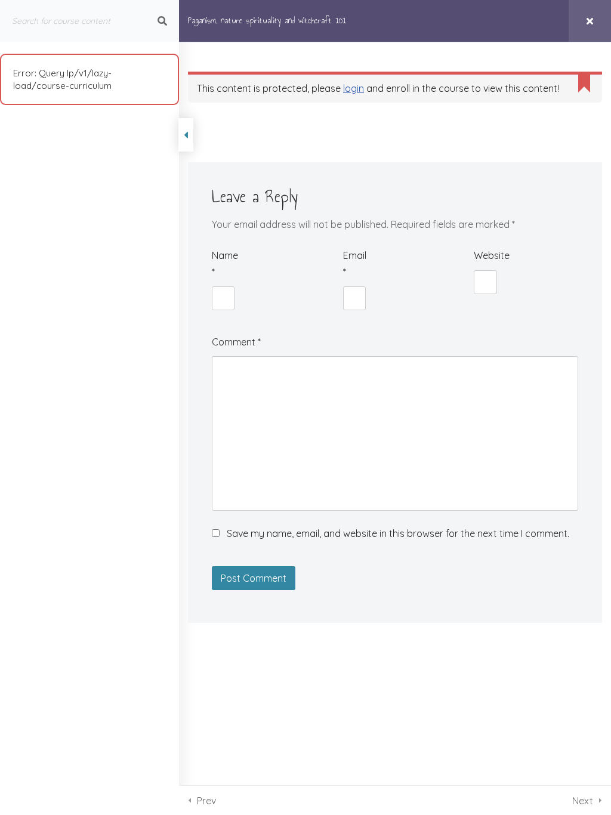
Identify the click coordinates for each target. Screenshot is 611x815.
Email (354, 263)
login (353, 88)
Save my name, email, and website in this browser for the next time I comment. (398, 533)
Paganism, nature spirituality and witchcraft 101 (267, 20)
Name (223, 263)
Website (485, 255)
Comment (236, 342)
